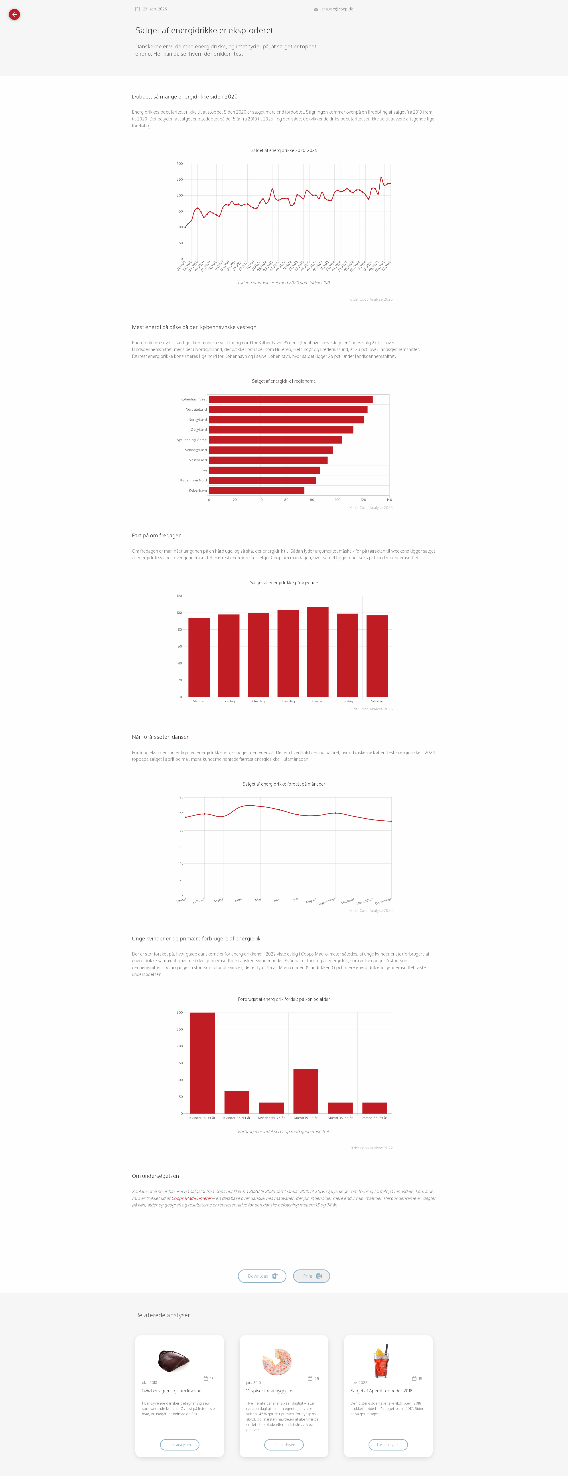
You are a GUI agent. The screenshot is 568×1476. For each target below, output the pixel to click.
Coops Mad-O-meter (191, 1198)
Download (258, 1276)
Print (307, 1276)
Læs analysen (179, 1444)
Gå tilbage (14, 13)
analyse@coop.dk (337, 9)
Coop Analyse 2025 (376, 299)
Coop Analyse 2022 (376, 1148)
